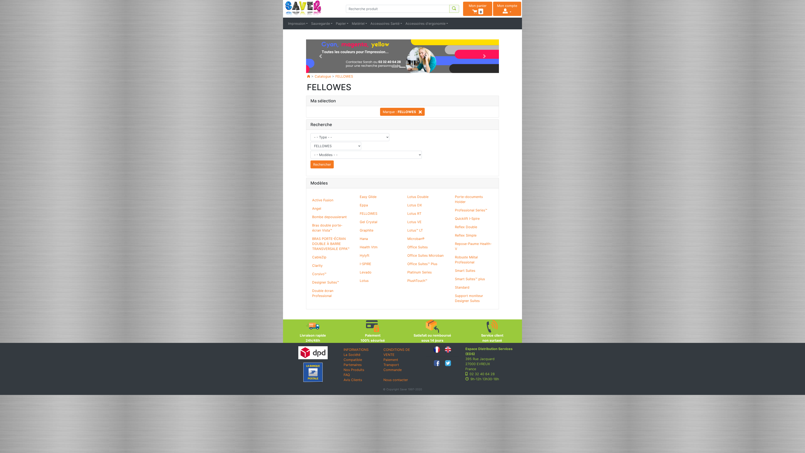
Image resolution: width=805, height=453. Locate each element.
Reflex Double (466, 227)
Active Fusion (322, 200)
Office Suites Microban (425, 255)
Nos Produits (354, 370)
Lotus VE (414, 222)
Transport (391, 365)
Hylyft (364, 255)
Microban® (416, 239)
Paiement (390, 360)
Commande (392, 370)
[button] (477, 9)
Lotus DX (414, 205)
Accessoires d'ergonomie (425, 23)
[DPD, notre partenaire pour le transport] (313, 352)
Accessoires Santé (385, 23)
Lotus (364, 281)
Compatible (353, 360)
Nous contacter (395, 380)
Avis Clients (353, 380)
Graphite (366, 230)
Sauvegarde (320, 23)
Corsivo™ (319, 274)
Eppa (364, 205)
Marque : (399, 112)
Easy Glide (368, 197)
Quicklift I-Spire (467, 218)
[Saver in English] (448, 349)
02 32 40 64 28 (482, 374)
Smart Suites (465, 270)
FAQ (347, 375)
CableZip (319, 257)
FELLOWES (344, 76)
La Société (352, 355)
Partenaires (353, 365)
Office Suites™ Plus (422, 264)
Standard (462, 287)
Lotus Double (417, 197)
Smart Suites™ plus (470, 279)
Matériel (358, 23)
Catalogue (323, 76)
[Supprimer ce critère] (419, 112)
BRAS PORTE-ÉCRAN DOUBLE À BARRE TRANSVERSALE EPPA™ (330, 244)
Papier (341, 23)
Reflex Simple (466, 235)
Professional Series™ (471, 210)
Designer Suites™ (325, 282)
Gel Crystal (368, 222)
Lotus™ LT (415, 230)
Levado (365, 272)
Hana (364, 239)
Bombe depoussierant (329, 217)
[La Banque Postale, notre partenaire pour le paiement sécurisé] (313, 373)
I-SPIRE (365, 264)
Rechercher (322, 164)
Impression (296, 23)
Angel (316, 208)
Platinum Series (419, 272)
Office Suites (417, 247)
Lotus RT (414, 213)
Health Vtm (369, 247)
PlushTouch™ (417, 281)
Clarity (317, 265)
